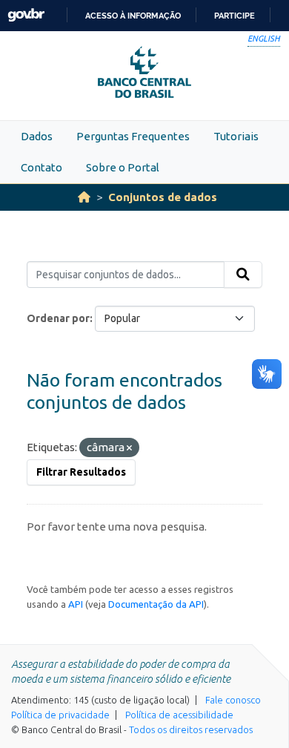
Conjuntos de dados (162, 197)
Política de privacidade (60, 714)
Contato (41, 167)
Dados (37, 136)
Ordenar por (58, 318)
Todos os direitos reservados (191, 729)
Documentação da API (156, 604)
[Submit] (243, 274)
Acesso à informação (133, 15)
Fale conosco (233, 700)
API (75, 604)
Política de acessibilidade (179, 714)
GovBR (25, 15)
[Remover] (129, 448)
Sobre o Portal (122, 167)
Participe (234, 15)
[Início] (84, 197)
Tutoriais (236, 136)
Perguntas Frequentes (133, 136)
